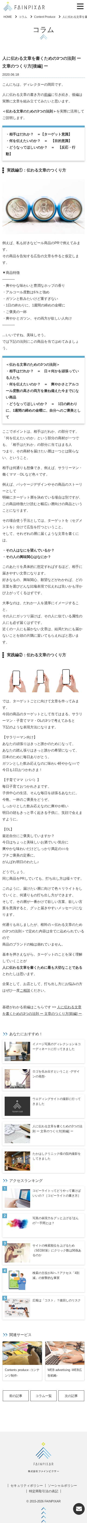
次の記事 (71, 1396)
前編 (47, 95)
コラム (23, 17)
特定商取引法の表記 (43, 1491)
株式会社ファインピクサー (24, 6)
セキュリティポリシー (26, 1485)
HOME (7, 17)
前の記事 (15, 1396)
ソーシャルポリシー (62, 1485)
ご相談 (25, 990)
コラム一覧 (43, 1396)
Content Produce (44, 17)
